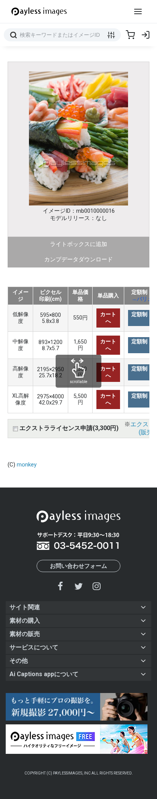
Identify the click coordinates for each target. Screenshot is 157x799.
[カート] (130, 35)
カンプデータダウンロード (78, 259)
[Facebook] (60, 586)
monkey (27, 464)
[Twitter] (78, 586)
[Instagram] (96, 586)
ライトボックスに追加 (78, 244)
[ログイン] (145, 35)
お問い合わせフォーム (78, 566)
